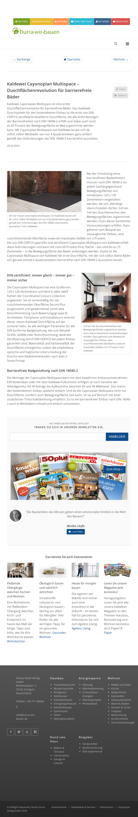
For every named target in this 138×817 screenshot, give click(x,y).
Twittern (122, 95)
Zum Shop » (115, 469)
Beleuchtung (118, 715)
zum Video (77, 531)
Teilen (122, 89)
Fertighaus (60, 692)
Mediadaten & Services (83, 807)
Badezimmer (118, 692)
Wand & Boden (120, 703)
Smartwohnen (59, 807)
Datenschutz (106, 807)
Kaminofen (117, 696)
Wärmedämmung (93, 688)
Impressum (124, 807)
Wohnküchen (16, 641)
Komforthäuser (63, 707)
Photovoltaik (89, 703)
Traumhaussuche (64, 684)
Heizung (87, 684)
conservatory (61, 755)
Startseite (73, 59)
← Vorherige (21, 59)
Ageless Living (81, 628)
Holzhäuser (60, 696)
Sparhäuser (61, 711)
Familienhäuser (63, 700)
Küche (115, 688)
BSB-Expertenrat (92, 751)
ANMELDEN (117, 436)
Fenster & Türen (121, 707)
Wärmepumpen (91, 700)
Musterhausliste (63, 688)
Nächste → (121, 59)
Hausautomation (121, 700)
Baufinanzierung (92, 747)
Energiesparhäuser (65, 703)
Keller (57, 715)
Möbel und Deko (121, 684)
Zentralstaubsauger (123, 722)
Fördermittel (89, 744)
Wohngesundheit (64, 718)
